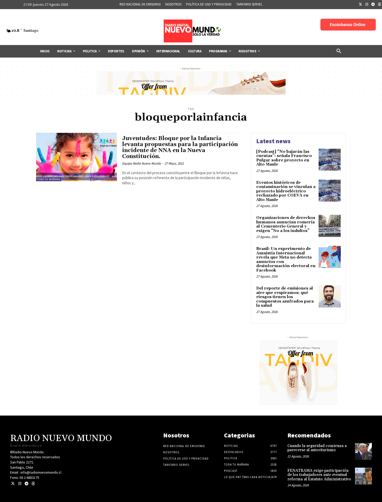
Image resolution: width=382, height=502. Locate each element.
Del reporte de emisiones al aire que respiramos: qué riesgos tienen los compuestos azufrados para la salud (285, 297)
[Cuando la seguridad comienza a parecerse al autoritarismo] (363, 451)
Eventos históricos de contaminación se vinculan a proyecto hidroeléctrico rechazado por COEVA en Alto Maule (285, 191)
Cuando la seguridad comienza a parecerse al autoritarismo (317, 448)
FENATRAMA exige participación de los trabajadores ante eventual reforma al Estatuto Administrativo (319, 475)
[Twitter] (360, 4)
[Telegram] (373, 4)
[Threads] (33, 483)
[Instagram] (367, 4)
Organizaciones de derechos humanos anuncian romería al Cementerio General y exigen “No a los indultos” (285, 224)
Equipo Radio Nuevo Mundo (141, 163)
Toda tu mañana (48, 179)
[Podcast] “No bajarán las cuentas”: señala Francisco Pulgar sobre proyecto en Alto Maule (284, 158)
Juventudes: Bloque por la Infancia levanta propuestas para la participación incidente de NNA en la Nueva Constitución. (180, 147)
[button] (339, 51)
